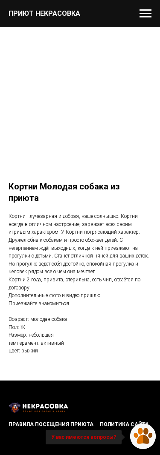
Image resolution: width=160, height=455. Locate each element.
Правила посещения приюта (51, 424)
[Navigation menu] (145, 13)
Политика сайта (124, 424)
